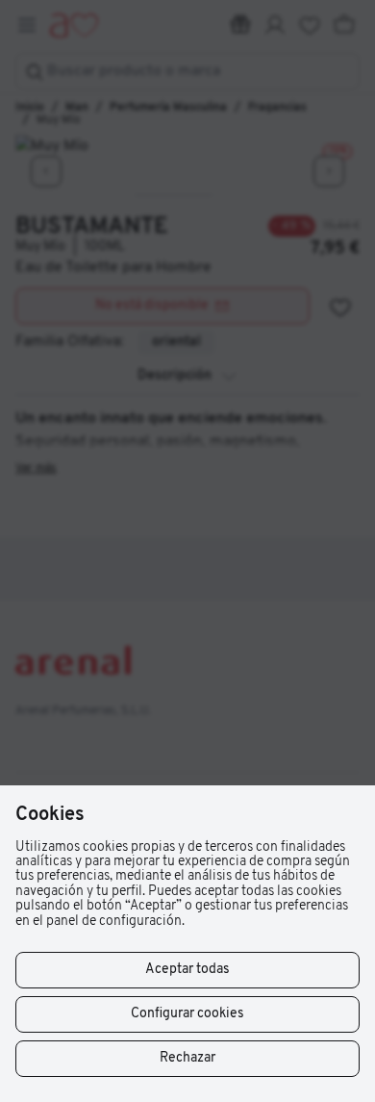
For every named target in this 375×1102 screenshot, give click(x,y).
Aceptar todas (187, 969)
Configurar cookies (187, 1014)
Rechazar (187, 1058)
